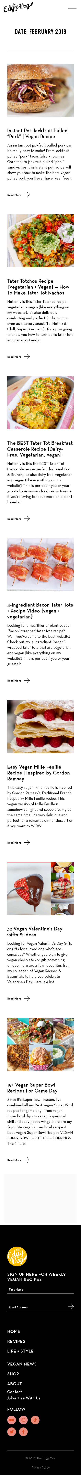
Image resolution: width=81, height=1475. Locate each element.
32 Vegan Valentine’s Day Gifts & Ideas (35, 931)
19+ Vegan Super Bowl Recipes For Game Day (32, 1088)
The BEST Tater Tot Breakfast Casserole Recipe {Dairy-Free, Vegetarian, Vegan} (40, 449)
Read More (14, 194)
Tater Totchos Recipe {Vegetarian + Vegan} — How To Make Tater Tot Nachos (38, 287)
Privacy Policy (40, 1467)
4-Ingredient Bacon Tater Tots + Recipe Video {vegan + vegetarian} (40, 610)
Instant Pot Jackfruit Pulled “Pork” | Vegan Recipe (37, 133)
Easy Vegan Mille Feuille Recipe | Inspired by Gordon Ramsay (38, 772)
